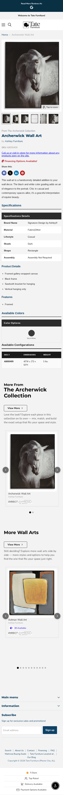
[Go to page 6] (31, 668)
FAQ (53, 750)
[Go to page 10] (42, 668)
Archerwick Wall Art (19, 493)
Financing (42, 750)
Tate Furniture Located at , (42, 753)
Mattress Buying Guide (15, 753)
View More (14, 408)
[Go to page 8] (37, 668)
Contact (31, 750)
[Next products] (57, 470)
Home (5, 34)
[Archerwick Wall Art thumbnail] (6, 119)
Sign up (49, 730)
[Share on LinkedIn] (16, 173)
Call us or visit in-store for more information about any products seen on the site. (30, 154)
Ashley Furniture (14, 141)
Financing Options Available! (20, 161)
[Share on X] (10, 173)
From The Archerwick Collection (18, 130)
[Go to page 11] (45, 668)
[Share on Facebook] (4, 173)
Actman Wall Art (17, 619)
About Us (19, 750)
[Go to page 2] (33, 512)
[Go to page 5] (29, 668)
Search (8, 750)
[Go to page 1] (30, 512)
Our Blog (31, 757)
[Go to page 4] (26, 668)
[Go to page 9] (40, 668)
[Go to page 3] (23, 668)
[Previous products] (6, 470)
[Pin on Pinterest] (22, 173)
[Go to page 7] (34, 668)
